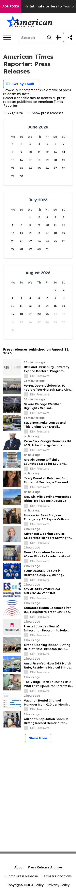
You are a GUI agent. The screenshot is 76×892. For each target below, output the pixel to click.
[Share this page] (70, 37)
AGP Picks (10, 6)
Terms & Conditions (57, 876)
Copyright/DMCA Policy (25, 885)
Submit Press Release (21, 876)
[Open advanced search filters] (59, 37)
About (19, 867)
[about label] (26, 376)
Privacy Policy (59, 885)
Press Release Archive (45, 867)
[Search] (49, 37)
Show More (38, 738)
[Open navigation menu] (7, 37)
